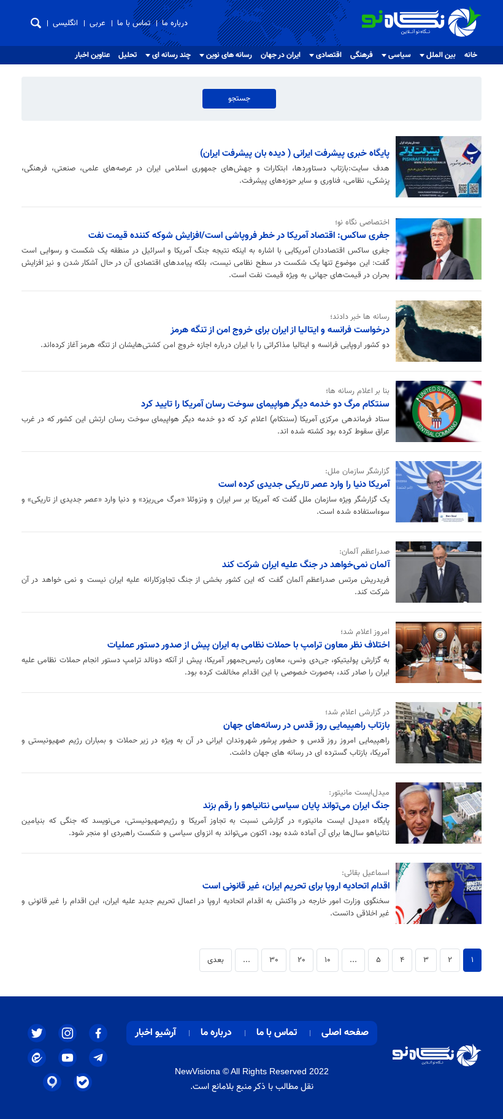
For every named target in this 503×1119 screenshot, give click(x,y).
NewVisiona (197, 1071)
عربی (98, 23)
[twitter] (37, 1033)
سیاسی (399, 55)
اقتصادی (329, 55)
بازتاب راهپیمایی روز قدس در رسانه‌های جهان (306, 725)
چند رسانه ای (171, 55)
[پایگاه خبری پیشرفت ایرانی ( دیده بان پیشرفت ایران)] (436, 166)
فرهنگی (361, 55)
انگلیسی (65, 23)
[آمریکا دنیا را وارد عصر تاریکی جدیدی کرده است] (436, 491)
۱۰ (327, 960)
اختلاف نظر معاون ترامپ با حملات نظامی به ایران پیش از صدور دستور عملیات (248, 645)
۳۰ (273, 960)
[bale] (83, 1082)
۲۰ (301, 960)
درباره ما (175, 23)
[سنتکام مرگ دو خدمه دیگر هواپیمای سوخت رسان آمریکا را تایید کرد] (436, 411)
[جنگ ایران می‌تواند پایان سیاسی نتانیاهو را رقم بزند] (436, 813)
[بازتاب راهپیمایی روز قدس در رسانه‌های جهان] (436, 732)
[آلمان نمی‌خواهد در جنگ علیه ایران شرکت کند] (436, 572)
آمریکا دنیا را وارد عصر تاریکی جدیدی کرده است (304, 484)
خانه (470, 55)
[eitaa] (37, 1058)
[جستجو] (36, 23)
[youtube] (67, 1058)
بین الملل (441, 55)
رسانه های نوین (229, 55)
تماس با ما (133, 23)
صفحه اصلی (345, 1033)
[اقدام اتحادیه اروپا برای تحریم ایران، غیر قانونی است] (436, 893)
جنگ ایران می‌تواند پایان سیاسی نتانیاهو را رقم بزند (296, 805)
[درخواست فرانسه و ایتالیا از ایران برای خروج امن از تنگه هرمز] (436, 331)
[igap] (52, 1082)
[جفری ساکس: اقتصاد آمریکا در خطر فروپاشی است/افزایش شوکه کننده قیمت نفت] (436, 249)
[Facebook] (98, 1033)
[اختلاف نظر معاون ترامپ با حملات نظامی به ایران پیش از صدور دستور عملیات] (436, 652)
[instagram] (67, 1033)
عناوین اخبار (92, 55)
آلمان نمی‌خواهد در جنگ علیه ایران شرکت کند (306, 564)
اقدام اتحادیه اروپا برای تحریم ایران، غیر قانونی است (296, 886)
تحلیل (127, 55)
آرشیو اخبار (155, 1033)
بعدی (215, 960)
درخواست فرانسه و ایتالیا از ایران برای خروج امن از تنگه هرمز (280, 330)
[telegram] (98, 1058)
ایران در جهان (281, 55)
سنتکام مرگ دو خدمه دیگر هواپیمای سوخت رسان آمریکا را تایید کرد (265, 404)
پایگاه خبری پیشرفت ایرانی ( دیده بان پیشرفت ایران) (295, 153)
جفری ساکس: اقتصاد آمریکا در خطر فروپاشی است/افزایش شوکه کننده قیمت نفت (239, 235)
